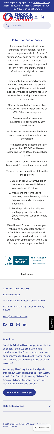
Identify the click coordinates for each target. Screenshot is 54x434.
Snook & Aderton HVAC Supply (23, 424)
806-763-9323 (41, 2)
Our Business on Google (19, 392)
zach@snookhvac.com (15, 316)
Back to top (27, 274)
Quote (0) (51, 323)
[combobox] (27, 25)
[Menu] (49, 17)
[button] (42, 17)
